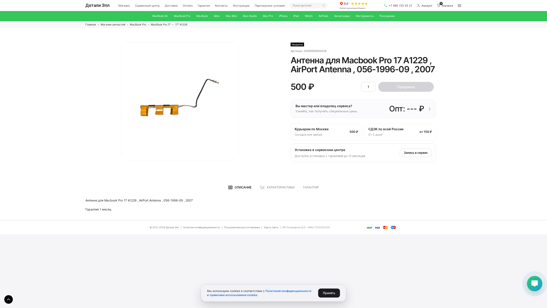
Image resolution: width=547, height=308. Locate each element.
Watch (309, 16)
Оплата (188, 5)
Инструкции (241, 5)
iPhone (283, 16)
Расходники (387, 16)
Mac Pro (268, 16)
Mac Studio (250, 16)
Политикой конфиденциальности (288, 291)
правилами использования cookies (233, 295)
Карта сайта (271, 227)
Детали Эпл (97, 5)
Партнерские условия (270, 5)
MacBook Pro (182, 16)
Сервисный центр (147, 5)
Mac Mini (231, 16)
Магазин (124, 5)
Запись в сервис (416, 152)
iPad (296, 16)
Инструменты (364, 16)
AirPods (323, 16)
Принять (329, 293)
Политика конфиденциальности (201, 227)
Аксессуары (342, 16)
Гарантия (204, 5)
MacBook (202, 16)
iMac (217, 16)
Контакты (221, 5)
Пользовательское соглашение (242, 227)
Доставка (171, 5)
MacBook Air (160, 16)
